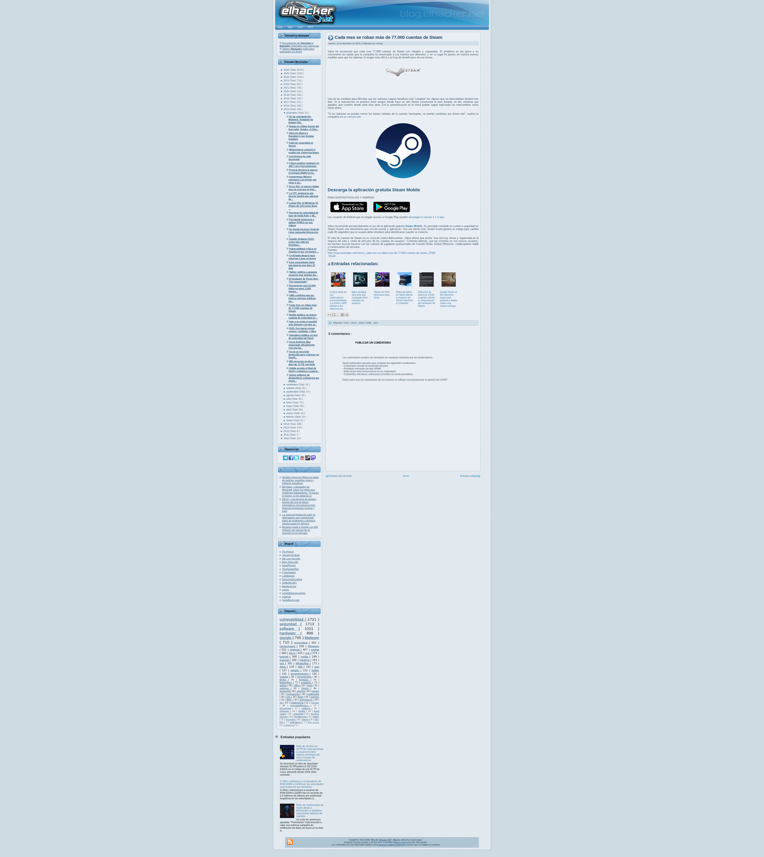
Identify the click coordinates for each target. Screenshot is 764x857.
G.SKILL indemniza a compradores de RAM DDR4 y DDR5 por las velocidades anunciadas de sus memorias (302, 784)
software (289, 628)
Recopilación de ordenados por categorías (299, 44)
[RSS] (290, 842)
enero (289, 420)
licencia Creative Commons (391, 844)
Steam (332, 255)
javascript (285, 691)
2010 (287, 438)
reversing (291, 719)
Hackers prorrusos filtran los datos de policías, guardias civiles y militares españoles (300, 480)
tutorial (284, 656)
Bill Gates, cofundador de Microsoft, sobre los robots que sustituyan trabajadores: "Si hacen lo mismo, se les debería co (300, 491)
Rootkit (302, 711)
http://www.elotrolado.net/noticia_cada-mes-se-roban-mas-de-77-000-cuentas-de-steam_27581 (382, 252)
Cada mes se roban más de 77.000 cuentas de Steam (388, 37)
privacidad (301, 642)
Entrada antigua (468, 476)
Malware (312, 638)
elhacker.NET (385, 840)
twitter (315, 670)
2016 (287, 105)
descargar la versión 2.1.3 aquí (426, 217)
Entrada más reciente (340, 476)
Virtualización (300, 716)
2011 (286, 434)
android (295, 649)
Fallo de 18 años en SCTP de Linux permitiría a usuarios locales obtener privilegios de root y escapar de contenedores (309, 753)
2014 (287, 424)
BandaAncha (289, 586)
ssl (281, 702)
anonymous (306, 699)
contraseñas (293, 694)
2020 (287, 91)
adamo (305, 719)
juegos (315, 691)
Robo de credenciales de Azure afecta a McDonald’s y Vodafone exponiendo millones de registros (310, 811)
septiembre (292, 391)
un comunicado (352, 116)
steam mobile (365, 322)
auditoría (307, 708)
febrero (290, 416)
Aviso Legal (399, 842)
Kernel (306, 688)
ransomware (288, 646)
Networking (286, 682)
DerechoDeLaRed (292, 579)
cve (308, 653)
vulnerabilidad (292, 619)
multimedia (313, 694)
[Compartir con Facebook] (343, 315)
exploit (315, 649)
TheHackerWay (290, 569)
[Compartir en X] (338, 315)
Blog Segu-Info (290, 562)
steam (354, 322)
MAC (289, 699)
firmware (305, 679)
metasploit (298, 714)
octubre (290, 388)
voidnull (286, 596)
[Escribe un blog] (334, 315)
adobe (283, 685)
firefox (284, 679)
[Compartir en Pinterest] (347, 315)
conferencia (297, 702)
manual (285, 660)
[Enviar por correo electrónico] (329, 315)
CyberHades (289, 572)
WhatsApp (303, 663)
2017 (287, 102)
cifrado (295, 670)
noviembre (292, 384)
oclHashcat (289, 725)
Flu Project (288, 551)
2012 (287, 431)
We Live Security (291, 558)
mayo (289, 406)
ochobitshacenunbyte (293, 593)
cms (288, 697)
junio (289, 402)
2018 (287, 98)
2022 (287, 84)
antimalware (296, 722)
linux (292, 653)
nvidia (305, 656)
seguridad (290, 624)
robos (346, 322)
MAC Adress (313, 722)
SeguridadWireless (300, 705)
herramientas (305, 676)
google (286, 638)
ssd (282, 663)
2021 (287, 87)
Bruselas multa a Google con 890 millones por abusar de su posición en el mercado (300, 530)
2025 (287, 73)
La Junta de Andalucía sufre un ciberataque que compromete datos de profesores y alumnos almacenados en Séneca (299, 519)
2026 (287, 69)
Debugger (285, 711)
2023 (287, 80)
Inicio (406, 476)
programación (300, 673)
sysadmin (306, 682)
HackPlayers (289, 565)
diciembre (292, 112)
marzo (290, 413)
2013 (287, 427)
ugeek (285, 589)
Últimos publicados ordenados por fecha (297, 50)
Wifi (301, 666)
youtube (284, 676)
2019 (287, 95)
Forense (315, 703)
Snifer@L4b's (289, 582)
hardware (290, 633)
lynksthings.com (290, 600)
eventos (315, 697)
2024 (287, 77)
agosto (290, 395)
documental (286, 708)
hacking (305, 660)
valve (375, 322)
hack (310, 685)
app (316, 666)
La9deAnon (288, 576)
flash (301, 697)
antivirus (285, 688)
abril (289, 409)
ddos (283, 666)
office (297, 685)
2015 (287, 109)
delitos (316, 716)
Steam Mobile (413, 226)
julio (288, 399)
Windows (313, 646)
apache (301, 691)
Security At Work (291, 555)
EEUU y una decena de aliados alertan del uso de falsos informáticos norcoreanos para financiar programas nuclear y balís (299, 505)
